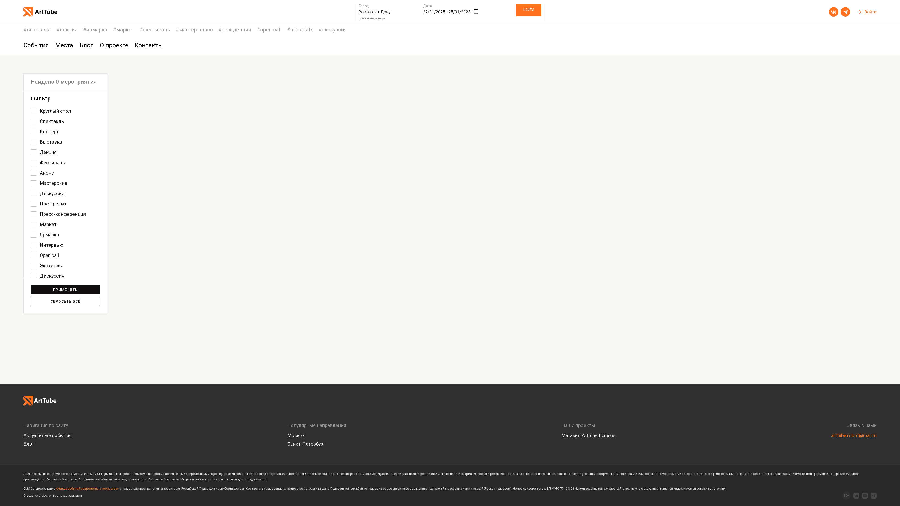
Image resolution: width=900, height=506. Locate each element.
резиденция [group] (236, 30)
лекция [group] (69, 30)
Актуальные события (47, 435)
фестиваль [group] (156, 30)
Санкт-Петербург (306, 444)
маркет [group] (125, 30)
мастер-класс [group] (196, 30)
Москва (296, 435)
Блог (28, 444)
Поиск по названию (372, 18)
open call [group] (270, 30)
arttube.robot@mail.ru (854, 435)
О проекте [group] (114, 45)
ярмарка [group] (96, 30)
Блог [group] (86, 45)
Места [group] (64, 45)
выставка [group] (39, 30)
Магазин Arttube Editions (588, 435)
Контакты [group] (149, 45)
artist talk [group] (301, 30)
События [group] (36, 45)
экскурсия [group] (334, 30)
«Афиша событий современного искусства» (87, 488)
